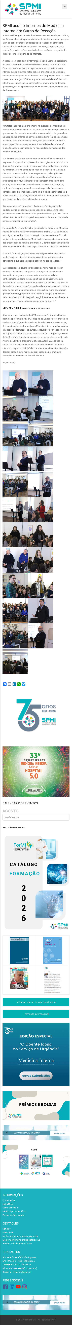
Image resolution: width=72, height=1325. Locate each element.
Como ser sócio (10, 1207)
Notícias (7, 1229)
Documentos (9, 1200)
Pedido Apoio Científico (14, 1211)
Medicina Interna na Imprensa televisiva (21, 1240)
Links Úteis (8, 1204)
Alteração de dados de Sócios (17, 1243)
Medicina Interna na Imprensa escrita (20, 1236)
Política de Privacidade (13, 1215)
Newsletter (8, 1232)
